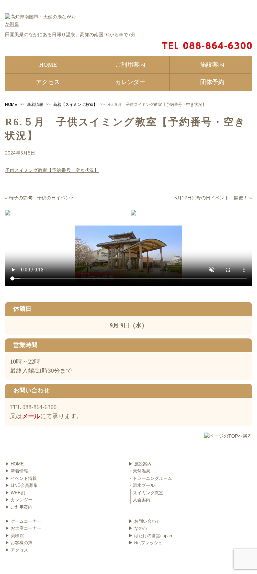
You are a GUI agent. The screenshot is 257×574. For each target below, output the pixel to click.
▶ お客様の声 (18, 542)
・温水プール (141, 485)
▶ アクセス (16, 550)
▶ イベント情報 (21, 478)
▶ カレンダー (18, 499)
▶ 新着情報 (16, 470)
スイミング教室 (148, 492)
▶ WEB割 (15, 492)
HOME (11, 104)
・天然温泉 (139, 470)
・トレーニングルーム (150, 478)
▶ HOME (14, 463)
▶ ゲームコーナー (23, 521)
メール (31, 416)
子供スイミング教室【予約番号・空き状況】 (52, 170)
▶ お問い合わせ (144, 521)
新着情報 (35, 104)
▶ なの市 (137, 528)
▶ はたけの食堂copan (150, 535)
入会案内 (141, 499)
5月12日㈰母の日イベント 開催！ (211, 197)
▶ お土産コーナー (23, 528)
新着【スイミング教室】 (75, 104)
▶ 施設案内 (140, 463)
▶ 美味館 (14, 535)
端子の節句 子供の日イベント (42, 197)
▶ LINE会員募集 (21, 485)
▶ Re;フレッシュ (145, 542)
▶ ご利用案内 (18, 507)
